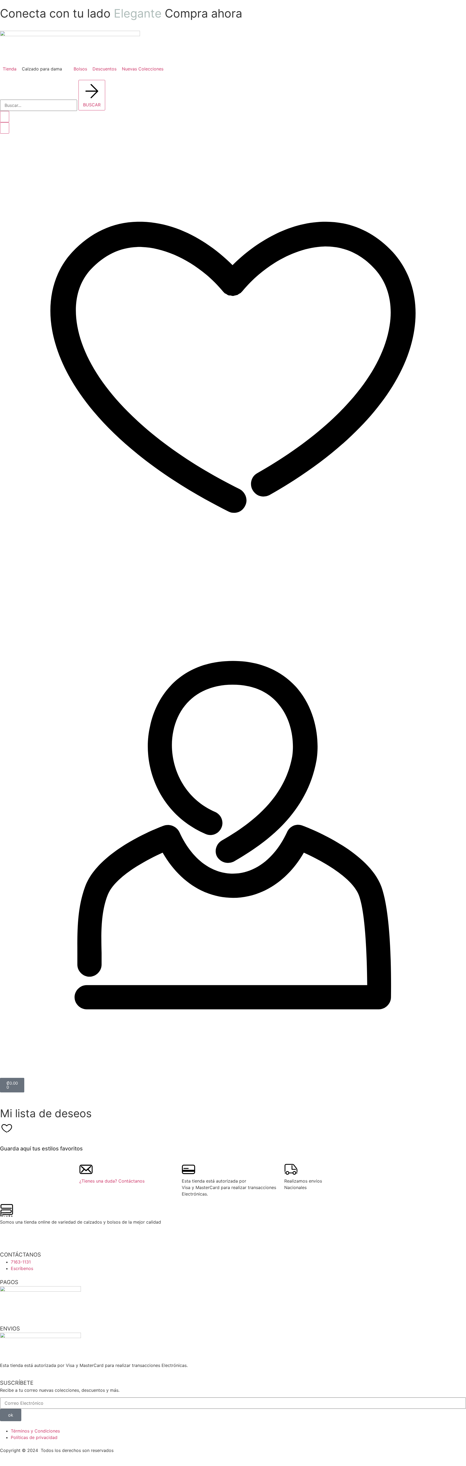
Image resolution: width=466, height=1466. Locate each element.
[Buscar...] (38, 105)
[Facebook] (21, 1235)
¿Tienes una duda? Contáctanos (112, 1181)
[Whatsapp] (36, 1235)
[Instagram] (6, 1235)
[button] (45, 68)
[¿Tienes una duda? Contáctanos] (86, 1169)
